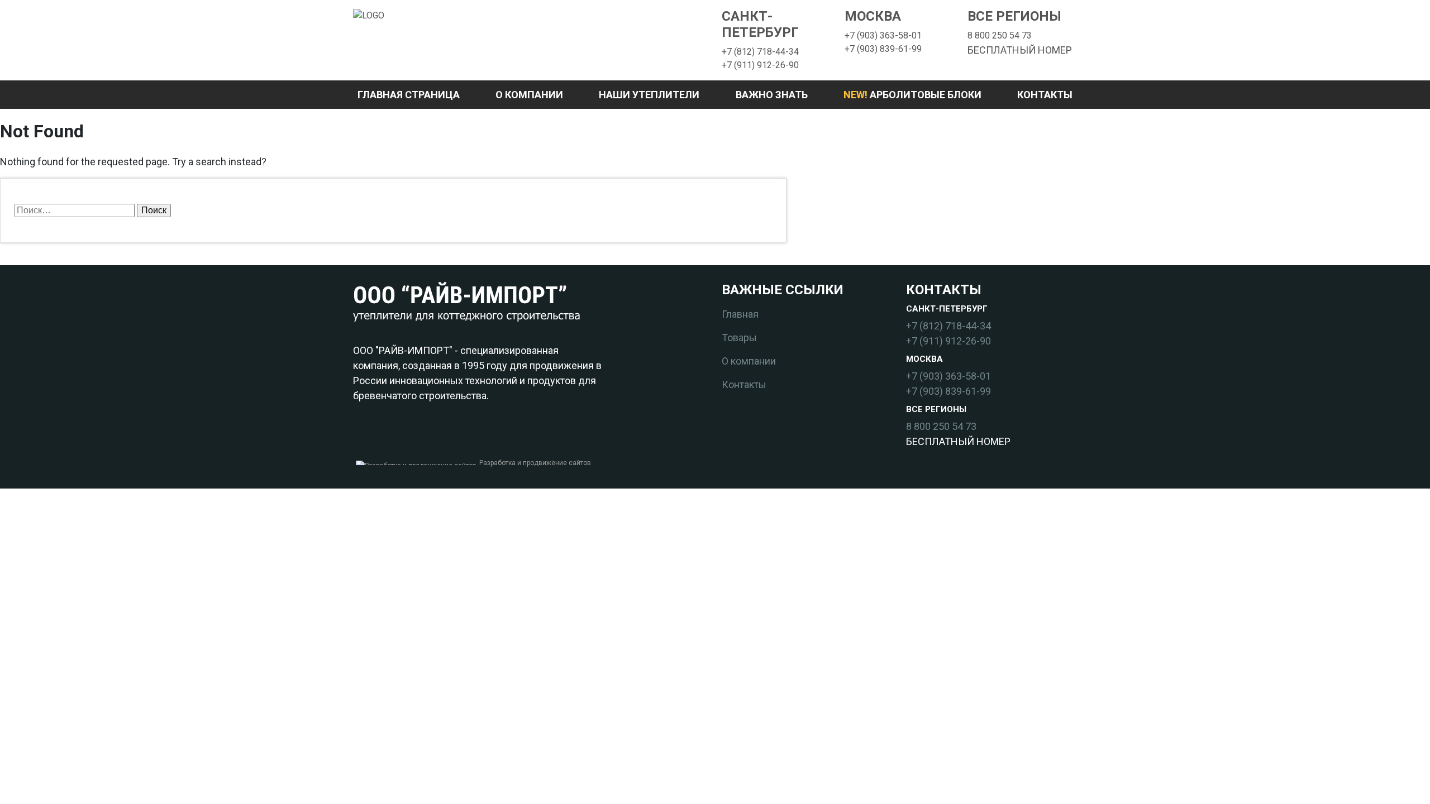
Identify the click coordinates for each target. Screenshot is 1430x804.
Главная (740, 314)
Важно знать (772, 94)
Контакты (1044, 94)
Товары (739, 337)
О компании (529, 94)
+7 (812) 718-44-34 (760, 51)
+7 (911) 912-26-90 (760, 65)
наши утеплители (649, 94)
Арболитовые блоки (912, 94)
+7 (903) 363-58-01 (883, 35)
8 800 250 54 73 (999, 35)
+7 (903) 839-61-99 (883, 49)
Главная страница (409, 94)
